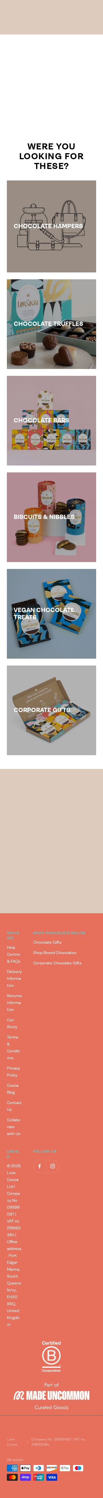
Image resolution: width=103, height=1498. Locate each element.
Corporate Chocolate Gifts (57, 963)
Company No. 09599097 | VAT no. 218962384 (58, 1442)
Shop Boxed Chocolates (54, 953)
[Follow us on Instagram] (52, 1166)
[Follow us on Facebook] (39, 1166)
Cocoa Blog (12, 1089)
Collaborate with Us (13, 1127)
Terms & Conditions (13, 1047)
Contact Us (14, 1106)
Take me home (51, 108)
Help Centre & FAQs (13, 955)
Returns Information (14, 1003)
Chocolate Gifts (47, 943)
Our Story (12, 1023)
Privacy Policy (13, 1071)
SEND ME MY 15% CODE (51, 886)
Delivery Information (14, 979)
